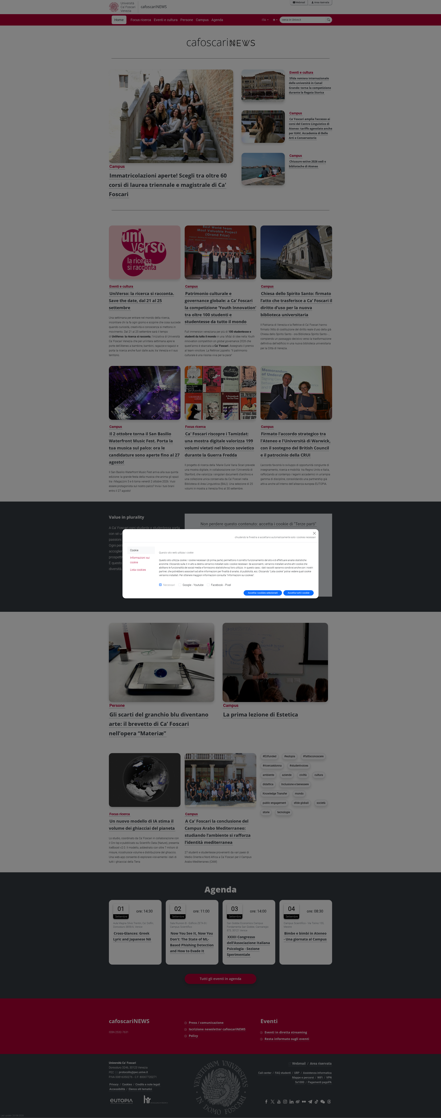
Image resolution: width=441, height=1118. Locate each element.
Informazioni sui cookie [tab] (140, 560)
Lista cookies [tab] (138, 569)
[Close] (314, 533)
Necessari (169, 585)
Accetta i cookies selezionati (263, 592)
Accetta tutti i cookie (298, 592)
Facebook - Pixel (221, 585)
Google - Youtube (193, 585)
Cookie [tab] (134, 550)
